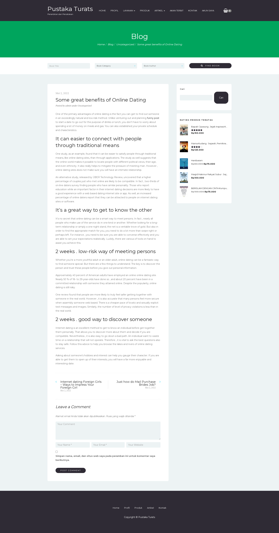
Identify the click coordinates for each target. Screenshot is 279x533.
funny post (153, 118)
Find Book (211, 65)
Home (102, 10)
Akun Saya (208, 10)
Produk (145, 10)
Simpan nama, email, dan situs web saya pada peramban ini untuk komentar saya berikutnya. (105, 458)
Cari (182, 89)
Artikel (159, 10)
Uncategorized (125, 44)
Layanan (128, 10)
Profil (114, 10)
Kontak (192, 10)
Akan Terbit (176, 10)
